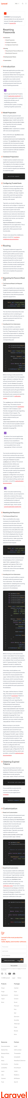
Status (19, 978)
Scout (15, 1002)
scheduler (6, 794)
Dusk (15, 991)
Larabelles (4, 1067)
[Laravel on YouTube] (9, 974)
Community (4, 1064)
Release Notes (5, 1053)
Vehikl (16, 1071)
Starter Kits (4, 1050)
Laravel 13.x (13, 23)
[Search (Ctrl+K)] (22, 3)
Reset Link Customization (10, 812)
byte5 (15, 1046)
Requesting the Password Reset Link (14, 51)
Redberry (16, 1075)
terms (19, 968)
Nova (2, 1002)
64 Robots (17, 1078)
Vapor (3, 998)
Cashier (16, 988)
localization (21, 406)
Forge (2, 991)
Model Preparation (10, 40)
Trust (2, 1082)
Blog (2, 1057)
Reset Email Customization (10, 868)
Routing (6, 48)
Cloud (2, 988)
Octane (16, 998)
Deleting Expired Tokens (10, 57)
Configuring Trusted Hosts (12, 44)
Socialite (16, 1020)
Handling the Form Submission (11, 324)
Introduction (7, 37)
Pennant (16, 1006)
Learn (2, 1071)
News (2, 1060)
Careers (3, 1078)
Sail (15, 1013)
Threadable (17, 1053)
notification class (8, 885)
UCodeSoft (17, 1057)
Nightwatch (4, 995)
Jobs (2, 1075)
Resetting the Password (11, 53)
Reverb (16, 1031)
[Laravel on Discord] (14, 974)
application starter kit (14, 96)
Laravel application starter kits (12, 506)
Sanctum (16, 1016)
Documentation (5, 1046)
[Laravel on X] (6, 974)
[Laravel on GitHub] (2, 974)
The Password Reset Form (10, 516)
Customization (7, 60)
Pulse (15, 1027)
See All (16, 1082)
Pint (15, 1009)
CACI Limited (17, 1050)
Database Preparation (11, 42)
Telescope (17, 1023)
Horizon (16, 995)
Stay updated (14, 965)
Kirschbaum (17, 1067)
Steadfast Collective (19, 1060)
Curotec (16, 1064)
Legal (13, 978)
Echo (15, 1034)
